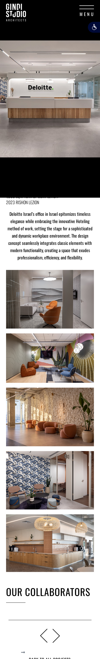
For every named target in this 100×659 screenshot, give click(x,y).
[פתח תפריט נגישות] (94, 27)
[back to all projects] (23, 652)
